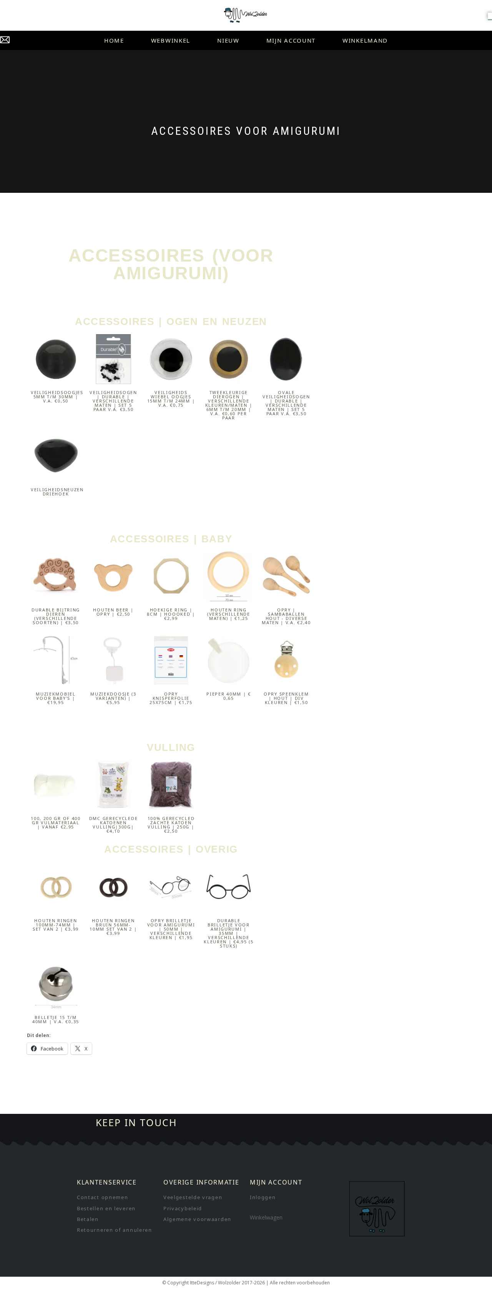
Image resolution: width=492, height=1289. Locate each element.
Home (114, 40)
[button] (490, 16)
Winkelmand (365, 40)
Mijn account (291, 40)
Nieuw (228, 40)
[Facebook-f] (288, 1123)
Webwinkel (170, 40)
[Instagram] (314, 1123)
